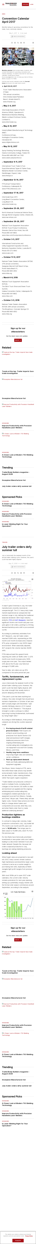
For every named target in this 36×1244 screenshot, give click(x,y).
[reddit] (21, 43)
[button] (3, 4)
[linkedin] (15, 43)
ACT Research (20, 620)
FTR (10, 620)
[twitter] (18, 43)
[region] (18, 1237)
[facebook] (12, 43)
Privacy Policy (29, 1236)
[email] (24, 43)
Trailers (4, 542)
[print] (33, 43)
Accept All (18, 1240)
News (3, 14)
